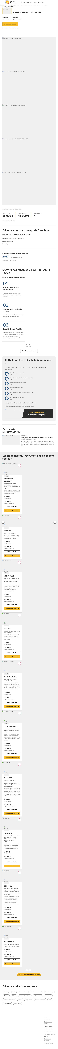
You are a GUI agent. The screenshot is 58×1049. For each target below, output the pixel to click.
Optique (20, 999)
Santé (50, 999)
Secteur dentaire (7, 1003)
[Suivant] (54, 522)
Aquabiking (6, 992)
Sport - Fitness (17, 1003)
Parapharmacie (29, 999)
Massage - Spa (48, 995)
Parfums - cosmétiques (40, 999)
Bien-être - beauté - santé (36, 992)
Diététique (6, 995)
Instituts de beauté (38, 995)
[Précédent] (3, 522)
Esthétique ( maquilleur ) (24, 995)
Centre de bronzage (49, 992)
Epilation (14, 995)
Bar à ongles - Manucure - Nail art (20, 992)
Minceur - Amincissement (9, 999)
